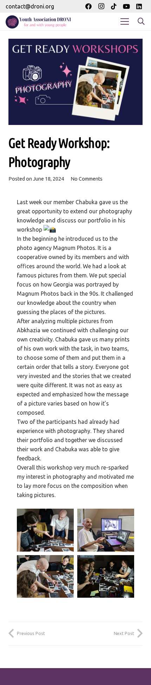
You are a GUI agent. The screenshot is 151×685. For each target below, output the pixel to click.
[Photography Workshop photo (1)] (105, 530)
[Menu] (124, 21)
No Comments (87, 179)
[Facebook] (88, 6)
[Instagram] (101, 6)
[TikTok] (113, 6)
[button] (141, 21)
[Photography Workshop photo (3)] (105, 576)
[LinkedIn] (139, 6)
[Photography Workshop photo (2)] (45, 576)
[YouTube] (126, 6)
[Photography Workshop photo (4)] (45, 530)
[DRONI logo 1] (40, 21)
